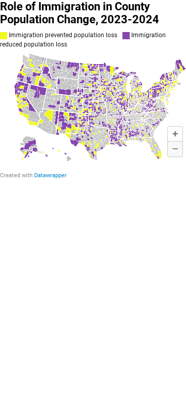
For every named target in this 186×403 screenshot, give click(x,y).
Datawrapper (50, 175)
